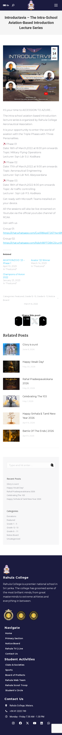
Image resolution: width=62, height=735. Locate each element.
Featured (19, 296)
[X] (35, 321)
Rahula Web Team (15, 680)
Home (8, 633)
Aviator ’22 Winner (40, 260)
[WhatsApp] (43, 321)
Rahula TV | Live (14, 648)
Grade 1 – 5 (12, 523)
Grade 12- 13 (30, 296)
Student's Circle (14, 690)
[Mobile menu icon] (56, 5)
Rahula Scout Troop (16, 685)
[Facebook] (18, 321)
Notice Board (13, 535)
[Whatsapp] (49, 723)
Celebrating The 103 (35, 396)
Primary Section (14, 638)
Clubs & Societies (14, 664)
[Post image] (11, 349)
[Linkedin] (42, 723)
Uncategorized (13, 538)
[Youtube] (34, 723)
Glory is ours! (30, 344)
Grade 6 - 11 (42, 296)
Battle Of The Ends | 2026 (38, 431)
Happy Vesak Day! (33, 361)
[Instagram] (13, 723)
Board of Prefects (15, 675)
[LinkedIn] (26, 321)
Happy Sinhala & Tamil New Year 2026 (39, 415)
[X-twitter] (27, 723)
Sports (9, 670)
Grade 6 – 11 (12, 531)
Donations (11, 516)
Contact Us (11, 653)
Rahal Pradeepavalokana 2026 (38, 381)
